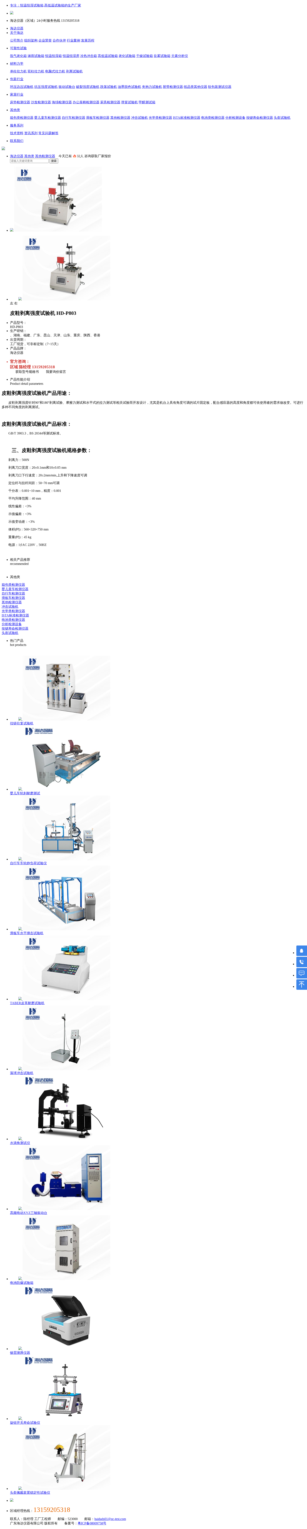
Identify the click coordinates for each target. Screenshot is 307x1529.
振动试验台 (66, 87)
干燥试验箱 (144, 56)
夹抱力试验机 (152, 87)
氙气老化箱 (18, 56)
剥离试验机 (74, 71)
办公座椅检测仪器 (86, 102)
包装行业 (16, 79)
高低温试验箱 (108, 56)
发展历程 (87, 40)
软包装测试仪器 (219, 87)
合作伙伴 (59, 40)
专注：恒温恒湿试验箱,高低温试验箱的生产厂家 (45, 5)
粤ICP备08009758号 (92, 1523)
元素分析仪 (179, 56)
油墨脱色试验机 (129, 87)
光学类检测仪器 (160, 117)
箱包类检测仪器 (21, 117)
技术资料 (16, 133)
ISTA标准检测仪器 (186, 117)
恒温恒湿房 (71, 56)
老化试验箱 (127, 56)
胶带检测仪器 (173, 87)
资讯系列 (31, 133)
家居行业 (16, 94)
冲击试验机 (139, 117)
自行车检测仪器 (73, 117)
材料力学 (16, 63)
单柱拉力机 (18, 71)
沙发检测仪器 (41, 102)
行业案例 (73, 40)
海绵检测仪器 (62, 102)
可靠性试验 (18, 48)
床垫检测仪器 (20, 102)
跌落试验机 (108, 87)
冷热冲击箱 (88, 56)
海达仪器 (16, 28)
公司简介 (16, 40)
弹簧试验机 (129, 102)
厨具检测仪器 (110, 102)
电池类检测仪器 (213, 117)
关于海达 (16, 32)
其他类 (15, 110)
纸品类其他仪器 (195, 87)
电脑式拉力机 (55, 71)
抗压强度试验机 (46, 87)
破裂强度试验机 (87, 87)
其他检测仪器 (120, 117)
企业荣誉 (45, 40)
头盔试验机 (282, 117)
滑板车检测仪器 (97, 117)
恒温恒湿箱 (53, 56)
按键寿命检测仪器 (259, 117)
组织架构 (31, 40)
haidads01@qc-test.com (110, 1519)
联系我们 (16, 141)
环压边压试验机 (21, 87)
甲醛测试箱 (147, 102)
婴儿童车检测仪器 (47, 117)
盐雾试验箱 (162, 56)
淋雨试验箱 (36, 56)
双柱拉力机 (36, 71)
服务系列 (16, 125)
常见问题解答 (48, 133)
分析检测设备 (235, 117)
